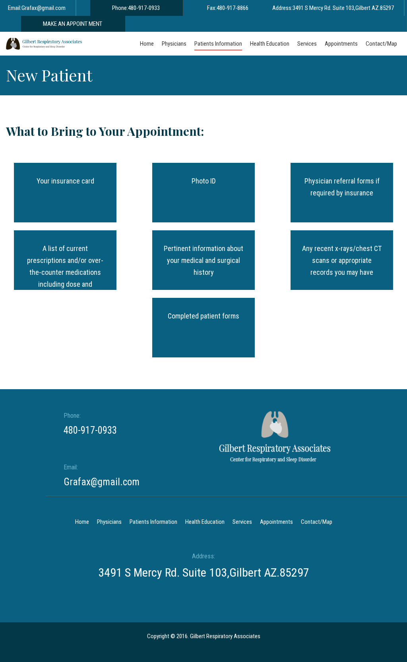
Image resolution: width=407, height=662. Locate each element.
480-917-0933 (90, 430)
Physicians (109, 521)
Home (82, 521)
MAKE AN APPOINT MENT (72, 23)
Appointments (276, 521)
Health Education (205, 521)
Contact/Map (316, 521)
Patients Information (153, 521)
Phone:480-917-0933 (136, 8)
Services (242, 521)
